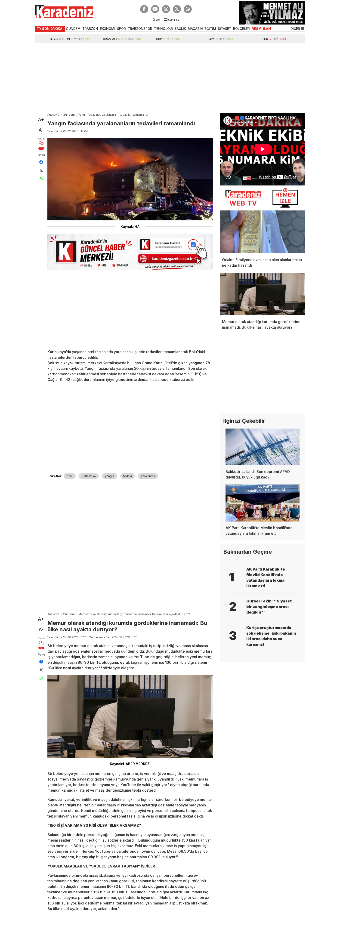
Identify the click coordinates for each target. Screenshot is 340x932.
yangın (109, 476)
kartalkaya (89, 476)
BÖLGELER (241, 29)
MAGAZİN (195, 29)
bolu (70, 476)
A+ (41, 119)
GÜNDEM (73, 29)
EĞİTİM (210, 29)
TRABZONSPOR (140, 29)
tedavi (127, 476)
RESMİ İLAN (261, 29)
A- (41, 130)
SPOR (121, 29)
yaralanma (148, 476)
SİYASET (224, 29)
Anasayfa (53, 114)
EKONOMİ (107, 29)
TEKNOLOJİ (163, 29)
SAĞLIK (180, 29)
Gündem (69, 114)
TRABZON (90, 29)
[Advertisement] (170, 78)
